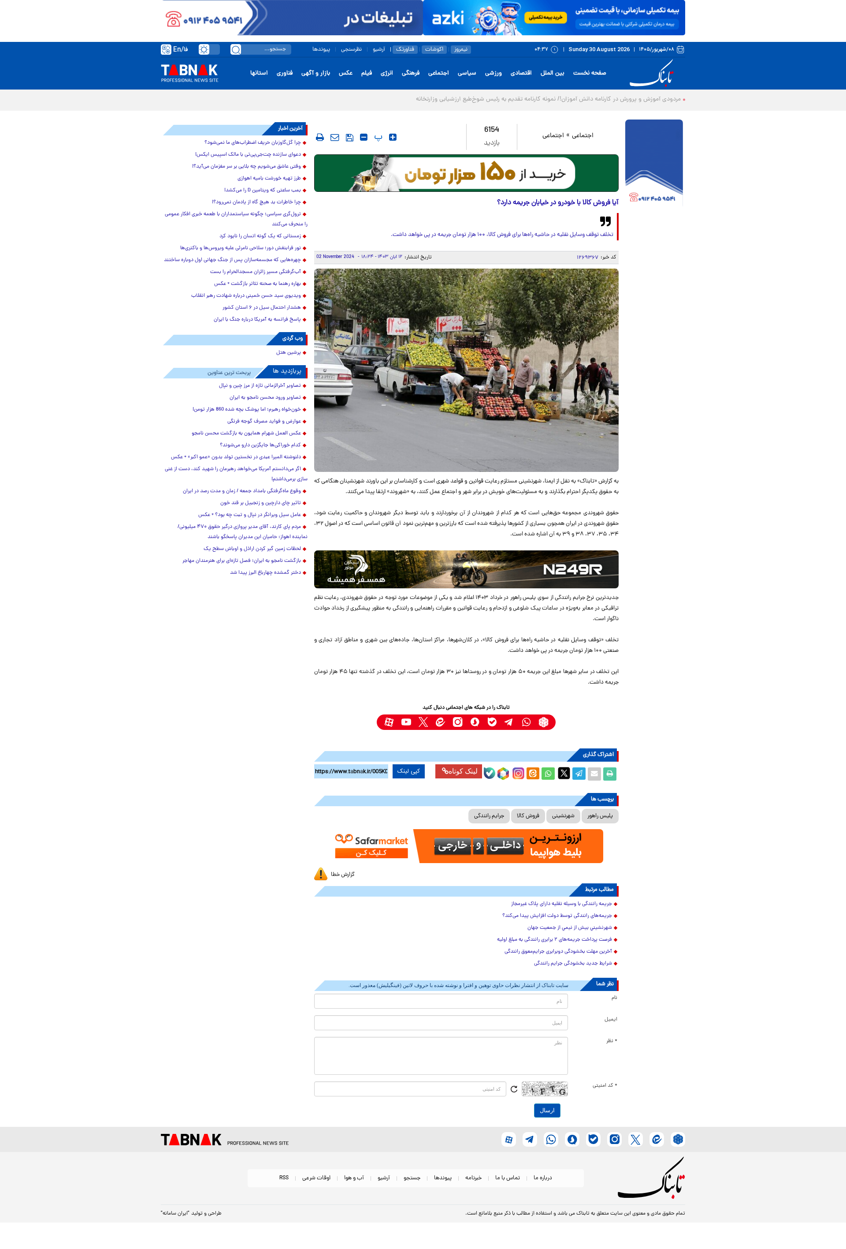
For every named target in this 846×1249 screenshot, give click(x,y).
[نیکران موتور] (466, 569)
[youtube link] (406, 722)
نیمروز (461, 49)
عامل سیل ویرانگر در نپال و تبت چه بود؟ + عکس (249, 515)
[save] (350, 137)
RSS (284, 1178)
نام (614, 998)
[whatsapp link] (526, 722)
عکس (345, 73)
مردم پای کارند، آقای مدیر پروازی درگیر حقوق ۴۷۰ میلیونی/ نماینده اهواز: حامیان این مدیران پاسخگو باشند (243, 532)
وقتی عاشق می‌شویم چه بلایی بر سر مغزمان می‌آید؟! (246, 167)
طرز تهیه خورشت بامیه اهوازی (269, 179)
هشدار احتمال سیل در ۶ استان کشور (262, 308)
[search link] (235, 49)
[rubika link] (543, 722)
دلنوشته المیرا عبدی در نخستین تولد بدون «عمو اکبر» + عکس (236, 457)
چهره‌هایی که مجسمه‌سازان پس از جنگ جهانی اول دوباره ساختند (232, 260)
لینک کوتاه (463, 771)
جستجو (412, 1178)
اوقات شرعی (316, 1178)
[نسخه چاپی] (609, 774)
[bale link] (491, 722)
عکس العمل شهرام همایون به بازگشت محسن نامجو (246, 434)
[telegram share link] (579, 774)
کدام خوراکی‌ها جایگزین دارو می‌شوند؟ (260, 445)
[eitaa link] (440, 722)
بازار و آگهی (315, 73)
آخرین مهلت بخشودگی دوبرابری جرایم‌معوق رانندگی (558, 952)
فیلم (366, 73)
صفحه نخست (589, 73)
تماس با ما (507, 1178)
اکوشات (434, 49)
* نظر (611, 1041)
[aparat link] (388, 722)
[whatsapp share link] (548, 774)
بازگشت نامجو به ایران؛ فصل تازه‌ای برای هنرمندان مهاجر (241, 561)
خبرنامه (473, 1178)
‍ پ (377, 137)
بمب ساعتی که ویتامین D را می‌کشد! (262, 190)
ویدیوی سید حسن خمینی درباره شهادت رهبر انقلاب (246, 296)
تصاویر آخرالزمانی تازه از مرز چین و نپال (260, 386)
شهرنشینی (563, 816)
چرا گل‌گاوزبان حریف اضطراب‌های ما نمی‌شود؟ (252, 143)
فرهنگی (410, 73)
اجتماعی (438, 73)
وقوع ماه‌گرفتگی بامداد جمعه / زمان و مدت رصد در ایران (242, 491)
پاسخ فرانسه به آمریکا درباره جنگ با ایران (257, 320)
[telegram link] (509, 722)
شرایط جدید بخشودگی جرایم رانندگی (573, 964)
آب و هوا (354, 1178)
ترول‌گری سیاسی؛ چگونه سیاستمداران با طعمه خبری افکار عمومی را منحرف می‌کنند (236, 219)
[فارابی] (466, 173)
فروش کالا (528, 816)
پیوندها (321, 49)
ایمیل (611, 1020)
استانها (259, 73)
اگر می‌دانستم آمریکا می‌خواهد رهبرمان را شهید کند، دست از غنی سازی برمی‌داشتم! (236, 474)
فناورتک (405, 49)
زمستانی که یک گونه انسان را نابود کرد (260, 236)
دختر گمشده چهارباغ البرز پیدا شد (265, 573)
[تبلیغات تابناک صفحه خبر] (654, 164)
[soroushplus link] (474, 722)
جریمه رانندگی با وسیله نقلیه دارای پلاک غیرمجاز (561, 904)
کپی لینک (408, 771)
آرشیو (379, 49)
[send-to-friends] (334, 137)
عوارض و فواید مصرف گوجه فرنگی (264, 422)
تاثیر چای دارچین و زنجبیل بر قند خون (260, 503)
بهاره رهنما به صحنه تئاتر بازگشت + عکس (257, 284)
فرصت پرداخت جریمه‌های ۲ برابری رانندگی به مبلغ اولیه (554, 940)
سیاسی (467, 73)
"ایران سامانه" (175, 1214)
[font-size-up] (393, 137)
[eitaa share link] (532, 774)
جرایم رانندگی (489, 816)
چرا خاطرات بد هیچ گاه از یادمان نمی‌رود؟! (256, 202)
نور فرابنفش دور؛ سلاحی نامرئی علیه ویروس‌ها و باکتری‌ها (240, 248)
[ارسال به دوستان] (594, 774)
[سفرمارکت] (466, 846)
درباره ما (543, 1178)
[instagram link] (457, 722)
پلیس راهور (600, 816)
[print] (320, 137)
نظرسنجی (351, 49)
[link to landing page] (653, 73)
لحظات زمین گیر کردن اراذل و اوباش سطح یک (252, 549)
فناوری (285, 73)
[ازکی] (554, 17)
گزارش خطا (343, 875)
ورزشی (493, 73)
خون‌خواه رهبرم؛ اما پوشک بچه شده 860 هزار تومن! (247, 410)
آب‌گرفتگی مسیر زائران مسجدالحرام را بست (255, 272)
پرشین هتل (288, 353)
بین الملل (552, 73)
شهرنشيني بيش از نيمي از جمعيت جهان (569, 928)
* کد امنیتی (605, 1086)
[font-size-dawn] (364, 137)
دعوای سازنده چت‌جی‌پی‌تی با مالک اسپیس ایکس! (248, 155)
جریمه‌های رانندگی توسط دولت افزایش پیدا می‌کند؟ (557, 916)
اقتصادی (521, 73)
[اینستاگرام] (517, 772)
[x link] (423, 722)
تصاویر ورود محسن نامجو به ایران (265, 398)
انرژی (387, 73)
